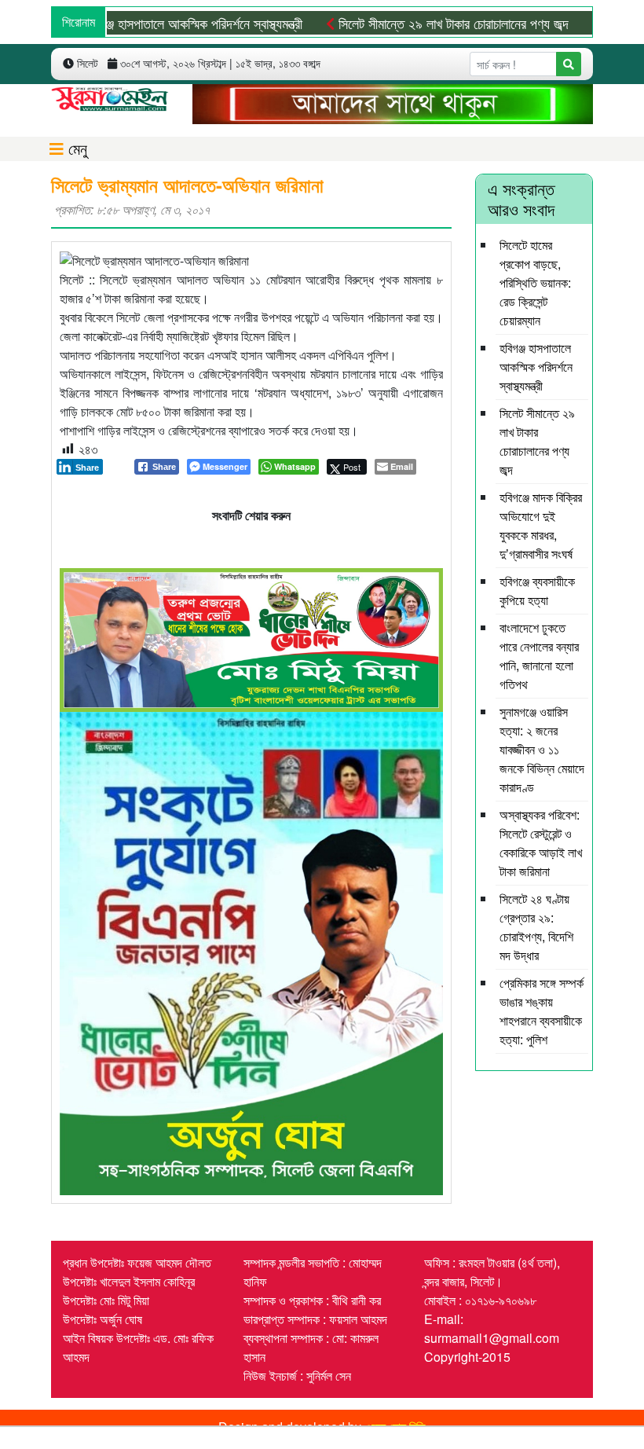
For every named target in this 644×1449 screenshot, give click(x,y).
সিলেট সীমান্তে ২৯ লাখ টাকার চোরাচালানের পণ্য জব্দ (423, 23)
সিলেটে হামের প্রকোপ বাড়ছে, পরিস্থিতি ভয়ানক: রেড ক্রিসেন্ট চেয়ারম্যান (535, 282)
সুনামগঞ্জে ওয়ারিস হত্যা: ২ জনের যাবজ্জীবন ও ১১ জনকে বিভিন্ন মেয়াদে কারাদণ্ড (541, 749)
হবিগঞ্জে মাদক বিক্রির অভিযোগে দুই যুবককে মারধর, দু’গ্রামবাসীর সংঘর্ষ (540, 525)
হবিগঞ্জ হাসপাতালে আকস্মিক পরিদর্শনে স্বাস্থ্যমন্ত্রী (162, 23)
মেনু (75, 148)
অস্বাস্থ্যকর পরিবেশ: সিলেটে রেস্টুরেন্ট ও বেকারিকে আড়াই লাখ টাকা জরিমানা (540, 842)
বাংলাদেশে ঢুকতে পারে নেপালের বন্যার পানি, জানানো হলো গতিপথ (539, 655)
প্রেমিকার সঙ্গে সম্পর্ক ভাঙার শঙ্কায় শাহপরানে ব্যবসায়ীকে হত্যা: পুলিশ (541, 1011)
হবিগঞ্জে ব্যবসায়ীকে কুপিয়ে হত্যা (537, 590)
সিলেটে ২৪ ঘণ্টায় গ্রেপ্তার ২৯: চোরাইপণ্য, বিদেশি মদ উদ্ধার (536, 927)
